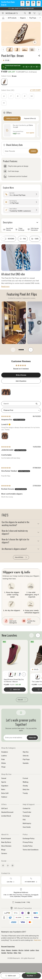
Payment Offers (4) (30, 118)
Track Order (27, 812)
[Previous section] (3, 239)
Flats (3, 759)
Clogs (3, 767)
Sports (3, 782)
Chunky (25, 786)
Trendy (25, 793)
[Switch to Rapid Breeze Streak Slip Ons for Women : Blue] (20, 674)
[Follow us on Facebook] (7, 865)
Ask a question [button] (21, 381)
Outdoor (4, 797)
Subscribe (32, 737)
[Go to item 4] (32, 50)
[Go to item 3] (25, 50)
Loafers (4, 756)
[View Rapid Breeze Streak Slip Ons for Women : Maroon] (15, 654)
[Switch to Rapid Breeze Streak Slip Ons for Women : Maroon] (11, 674)
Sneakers (4, 752)
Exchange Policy (28, 838)
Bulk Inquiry (27, 823)
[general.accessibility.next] (24, 674)
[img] (6, 416)
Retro (3, 789)
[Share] (39, 55)
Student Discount (7, 812)
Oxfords (26, 756)
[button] (21, 3)
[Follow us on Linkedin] (12, 865)
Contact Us (26, 808)
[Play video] (13, 322)
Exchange (26, 816)
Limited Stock (6, 816)
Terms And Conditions (30, 850)
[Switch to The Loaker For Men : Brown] (37, 677)
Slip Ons (26, 752)
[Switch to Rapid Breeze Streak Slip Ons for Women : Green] (15, 674)
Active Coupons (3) (12, 118)
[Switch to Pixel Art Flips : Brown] (4, 82)
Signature (4, 786)
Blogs (3, 850)
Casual (3, 778)
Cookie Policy (27, 846)
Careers (4, 853)
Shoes (3, 950)
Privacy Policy (28, 842)
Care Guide (27, 827)
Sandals (26, 763)
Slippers (23, 18)
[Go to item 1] (9, 50)
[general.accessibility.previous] (6, 674)
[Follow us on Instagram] (3, 865)
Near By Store (6, 842)
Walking (25, 782)
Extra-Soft (4, 793)
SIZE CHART (36, 90)
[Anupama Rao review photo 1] (4, 435)
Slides (3, 763)
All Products (12, 18)
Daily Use (26, 789)
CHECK (33, 151)
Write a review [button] (21, 375)
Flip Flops (32, 18)
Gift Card (4, 808)
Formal (25, 778)
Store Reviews (6, 846)
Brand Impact (6, 838)
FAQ (24, 820)
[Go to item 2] (17, 50)
